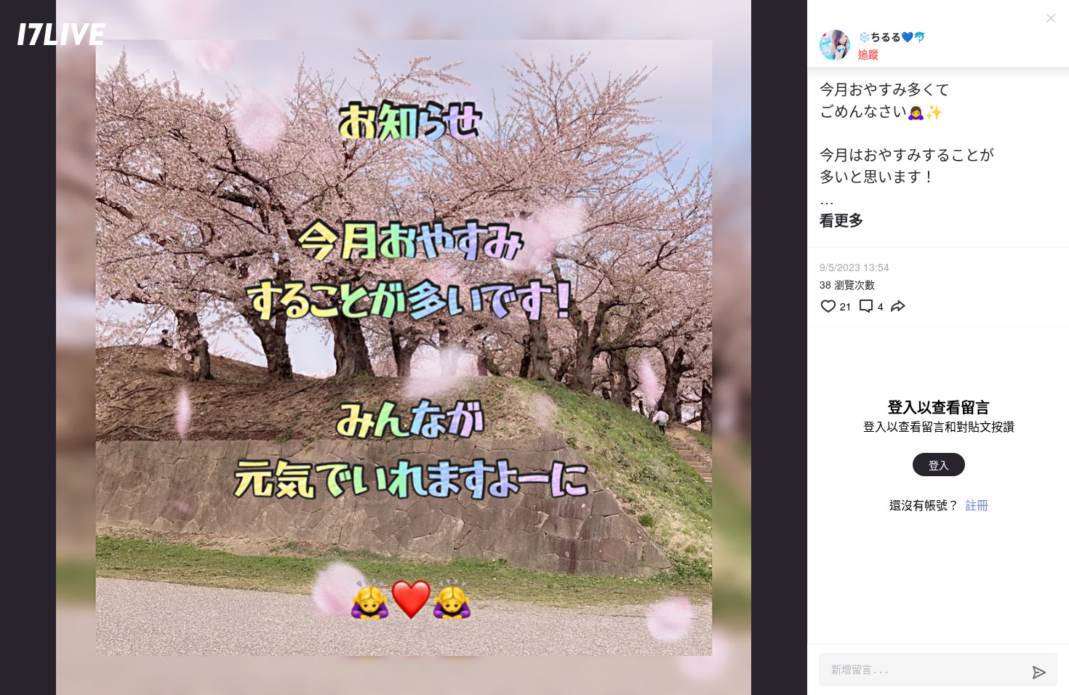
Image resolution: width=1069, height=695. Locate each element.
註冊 (976, 505)
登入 (939, 464)
